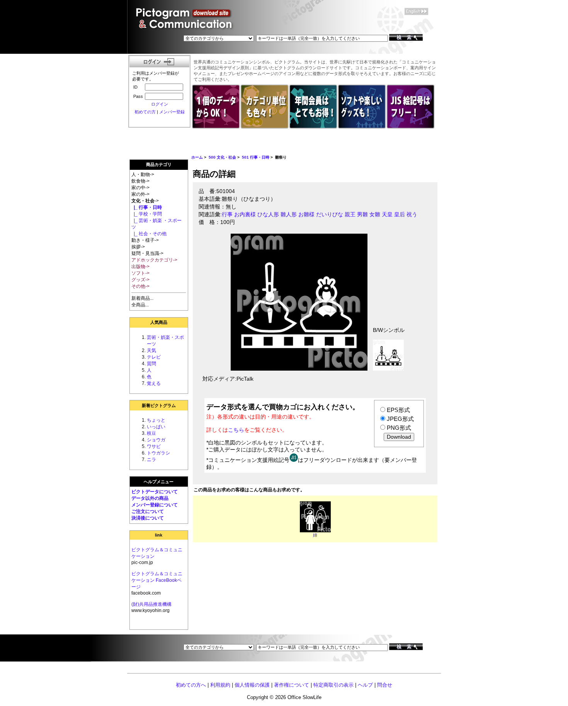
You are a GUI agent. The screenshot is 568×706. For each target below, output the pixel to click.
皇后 (399, 214)
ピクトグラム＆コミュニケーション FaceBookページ (156, 580)
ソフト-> (140, 273)
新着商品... (142, 298)
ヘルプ (365, 685)
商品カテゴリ (159, 164)
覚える (154, 383)
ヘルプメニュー (158, 481)
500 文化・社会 (222, 157)
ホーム (197, 157)
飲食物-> (140, 181)
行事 (227, 214)
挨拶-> (138, 247)
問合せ (384, 685)
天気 (151, 350)
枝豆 (151, 433)
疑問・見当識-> (147, 253)
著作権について (291, 685)
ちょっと (156, 420)
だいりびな (329, 214)
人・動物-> (142, 174)
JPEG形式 (400, 418)
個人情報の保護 (252, 685)
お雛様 (306, 214)
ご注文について (147, 511)
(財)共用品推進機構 (151, 604)
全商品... (140, 305)
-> (145, 200)
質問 (151, 363)
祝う (411, 214)
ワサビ (154, 446)
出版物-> (140, 266)
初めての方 (145, 111)
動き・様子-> (145, 240)
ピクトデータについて (154, 491)
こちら (236, 430)
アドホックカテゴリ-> (154, 260)
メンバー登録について (154, 505)
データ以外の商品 (149, 498)
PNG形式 (399, 427)
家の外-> (140, 194)
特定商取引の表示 (333, 685)
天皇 (387, 214)
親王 (350, 214)
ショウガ (156, 440)
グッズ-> (140, 279)
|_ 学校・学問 (146, 214)
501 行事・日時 (255, 157)
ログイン (159, 104)
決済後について (147, 518)
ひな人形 (268, 214)
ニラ (151, 459)
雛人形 (289, 214)
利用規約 (220, 685)
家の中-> (140, 187)
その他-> (140, 286)
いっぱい (156, 426)
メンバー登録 (172, 111)
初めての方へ (191, 685)
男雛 (362, 214)
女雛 (374, 214)
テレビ (154, 357)
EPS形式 (398, 410)
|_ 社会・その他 (149, 233)
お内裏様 (245, 214)
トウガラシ (158, 453)
